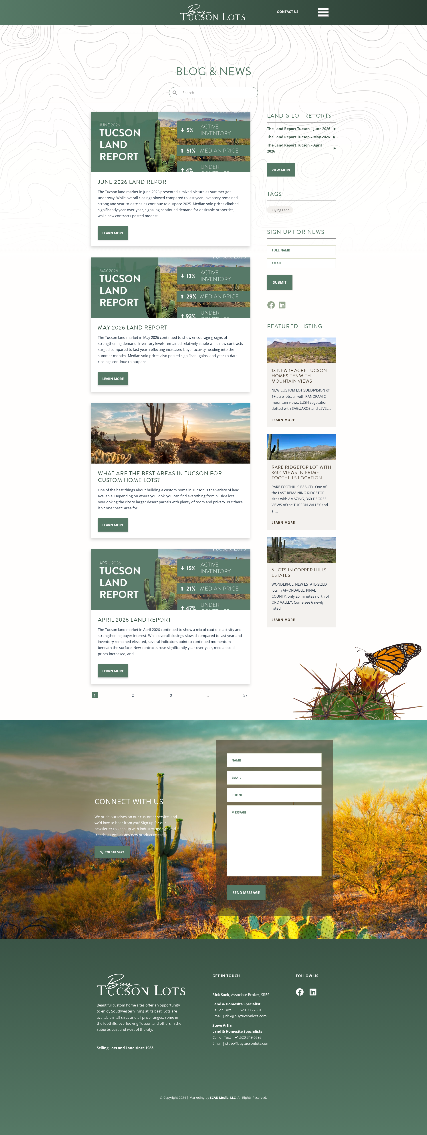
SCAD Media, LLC (223, 1097)
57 (245, 695)
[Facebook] (271, 305)
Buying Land (280, 210)
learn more (113, 233)
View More (281, 170)
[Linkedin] (282, 305)
